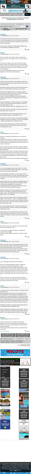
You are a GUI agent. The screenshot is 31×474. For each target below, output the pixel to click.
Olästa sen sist (5, 369)
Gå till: (18, 345)
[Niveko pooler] (24, 398)
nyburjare (3, 34)
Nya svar (4, 367)
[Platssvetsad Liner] (15, 356)
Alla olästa (4, 372)
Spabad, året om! (5, 408)
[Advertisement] (24, 445)
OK (15, 470)
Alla (7, 26)
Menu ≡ (27, 14)
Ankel (2, 132)
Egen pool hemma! (5, 407)
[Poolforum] (3, 3)
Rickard (11, 15)
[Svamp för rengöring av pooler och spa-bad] (24, 429)
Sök (3, 374)
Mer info (19, 470)
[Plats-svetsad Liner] (5, 398)
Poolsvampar (14, 18)
